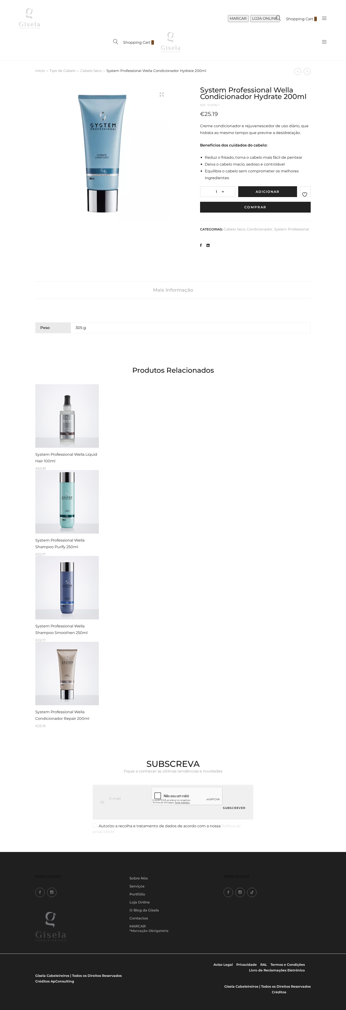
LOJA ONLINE (265, 18)
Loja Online (139, 902)
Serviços (137, 886)
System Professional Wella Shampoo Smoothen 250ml (61, 629)
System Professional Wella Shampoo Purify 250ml (59, 543)
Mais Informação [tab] (173, 290)
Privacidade (246, 964)
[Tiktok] (252, 892)
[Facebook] (40, 892)
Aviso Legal (223, 964)
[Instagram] (51, 892)
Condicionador (259, 229)
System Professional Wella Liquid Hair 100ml (66, 457)
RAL (263, 964)
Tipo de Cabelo (62, 70)
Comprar (255, 207)
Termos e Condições (287, 964)
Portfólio (137, 894)
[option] (67, 427)
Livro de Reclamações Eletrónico (277, 970)
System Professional (291, 229)
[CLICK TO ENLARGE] (161, 94)
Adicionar (267, 192)
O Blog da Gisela (144, 910)
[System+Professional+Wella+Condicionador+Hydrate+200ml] (208, 245)
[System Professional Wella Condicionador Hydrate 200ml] (201, 245)
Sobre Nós (138, 878)
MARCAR (238, 18)
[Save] (305, 191)
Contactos (138, 918)
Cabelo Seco (91, 70)
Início (40, 70)
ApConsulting (62, 981)
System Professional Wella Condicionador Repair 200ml (62, 715)
